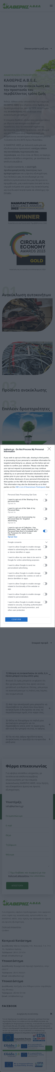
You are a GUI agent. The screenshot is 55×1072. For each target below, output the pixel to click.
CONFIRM (16, 619)
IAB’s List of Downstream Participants (30, 487)
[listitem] (27, 494)
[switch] (45, 500)
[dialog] (27, 536)
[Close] (50, 449)
